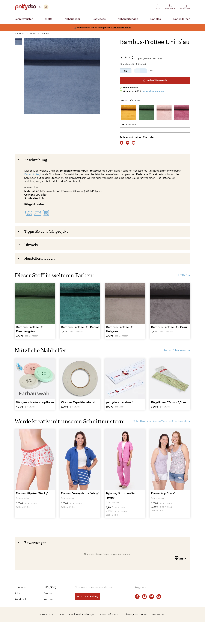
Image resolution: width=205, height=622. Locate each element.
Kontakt (48, 599)
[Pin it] (127, 143)
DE (46, 7)
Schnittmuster (24, 19)
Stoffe (48, 19)
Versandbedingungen (153, 91)
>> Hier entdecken (121, 27)
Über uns (20, 587)
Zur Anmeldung (89, 596)
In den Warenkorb (157, 80)
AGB (62, 614)
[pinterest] (151, 596)
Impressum (159, 614)
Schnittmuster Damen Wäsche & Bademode (160, 421)
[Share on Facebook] (121, 143)
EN (40, 7)
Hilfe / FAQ (50, 587)
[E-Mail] (133, 143)
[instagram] (144, 596)
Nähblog (155, 19)
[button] (157, 7)
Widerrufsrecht (109, 614)
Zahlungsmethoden (135, 614)
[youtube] (158, 596)
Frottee (45, 33)
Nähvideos (99, 19)
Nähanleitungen (128, 19)
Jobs (17, 593)
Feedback (21, 599)
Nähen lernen (181, 19)
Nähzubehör (72, 19)
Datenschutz (46, 614)
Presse (48, 593)
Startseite (19, 33)
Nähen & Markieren (175, 350)
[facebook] (137, 596)
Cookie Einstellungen (82, 614)
